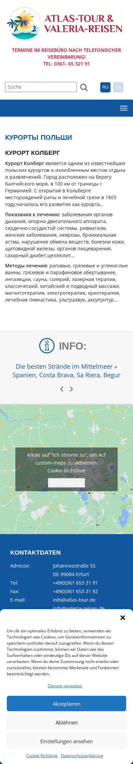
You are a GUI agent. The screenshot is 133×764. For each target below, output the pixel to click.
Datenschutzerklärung (82, 756)
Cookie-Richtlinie (42, 756)
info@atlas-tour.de (74, 600)
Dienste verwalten (65, 686)
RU (105, 87)
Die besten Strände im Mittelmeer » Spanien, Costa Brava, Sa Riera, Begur (66, 370)
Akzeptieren (66, 703)
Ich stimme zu (66, 483)
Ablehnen (67, 722)
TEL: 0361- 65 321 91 (66, 63)
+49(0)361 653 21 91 (75, 582)
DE (118, 87)
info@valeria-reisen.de (79, 608)
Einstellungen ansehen (66, 741)
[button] (122, 617)
